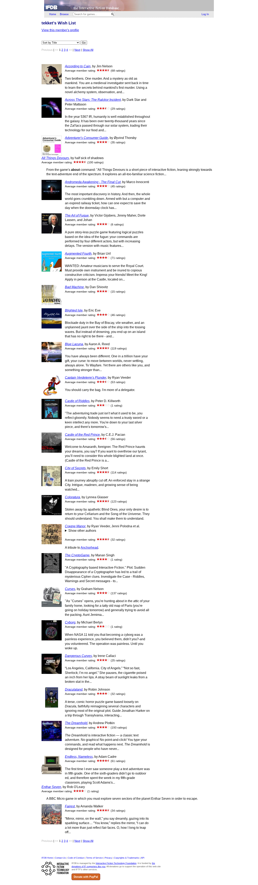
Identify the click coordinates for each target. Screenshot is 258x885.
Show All (88, 49)
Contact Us (60, 858)
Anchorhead (89, 547)
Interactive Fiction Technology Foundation (116, 863)
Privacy (108, 858)
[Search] (112, 14)
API (142, 858)
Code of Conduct (76, 858)
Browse (64, 14)
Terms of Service (94, 858)
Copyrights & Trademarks (126, 858)
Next (77, 49)
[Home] (129, 5)
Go (83, 42)
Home (52, 14)
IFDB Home (47, 858)
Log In (205, 14)
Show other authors (82, 530)
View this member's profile (60, 30)
